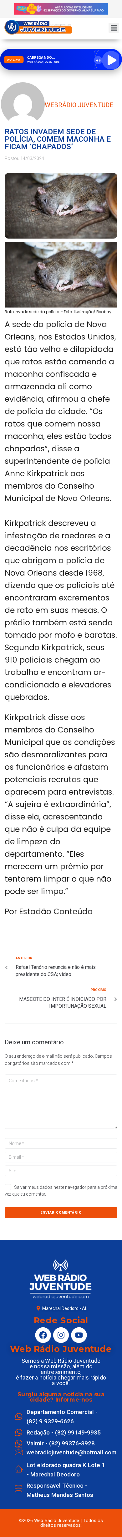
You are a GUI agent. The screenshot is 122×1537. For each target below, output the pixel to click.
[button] (114, 28)
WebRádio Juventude (79, 105)
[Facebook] (43, 1335)
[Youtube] (79, 1335)
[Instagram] (61, 1335)
